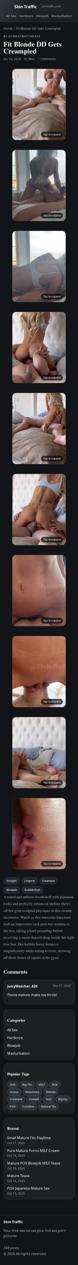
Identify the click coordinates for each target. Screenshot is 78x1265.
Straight (11, 881)
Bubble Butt (32, 890)
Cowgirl (34, 1099)
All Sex (11, 16)
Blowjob (42, 16)
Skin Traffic (25, 7)
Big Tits (27, 1084)
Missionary (32, 1092)
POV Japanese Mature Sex (28, 1188)
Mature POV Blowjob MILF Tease (33, 1163)
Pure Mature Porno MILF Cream (33, 1150)
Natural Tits (48, 1106)
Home (7, 28)
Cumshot (28, 1106)
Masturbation (61, 16)
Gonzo (14, 1092)
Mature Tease (18, 1175)
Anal (54, 1084)
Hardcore (26, 16)
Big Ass (63, 1099)
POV (13, 1106)
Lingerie (29, 881)
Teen (49, 1099)
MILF (42, 1084)
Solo (13, 1084)
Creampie (48, 881)
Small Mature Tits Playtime (29, 1137)
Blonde (50, 1092)
